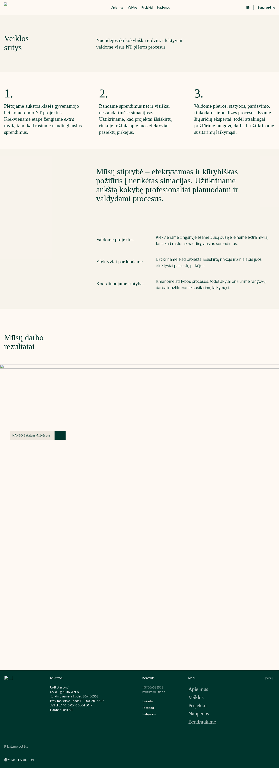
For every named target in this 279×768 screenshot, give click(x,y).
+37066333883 (152, 687)
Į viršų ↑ (270, 678)
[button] (33, 435)
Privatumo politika (16, 746)
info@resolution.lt (153, 692)
